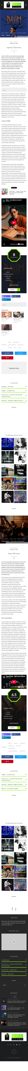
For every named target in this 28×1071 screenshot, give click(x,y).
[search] (24, 985)
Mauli (15, 347)
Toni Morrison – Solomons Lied (9, 970)
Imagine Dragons (12, 748)
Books (10, 189)
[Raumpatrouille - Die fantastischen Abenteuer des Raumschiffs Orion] (20, 470)
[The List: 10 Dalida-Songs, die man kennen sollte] (20, 444)
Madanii (10, 347)
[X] (10, 1044)
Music (2, 32)
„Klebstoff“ (23, 61)
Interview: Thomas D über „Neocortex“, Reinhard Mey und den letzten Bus (17, 1001)
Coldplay (16, 743)
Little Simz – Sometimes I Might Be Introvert (12, 400)
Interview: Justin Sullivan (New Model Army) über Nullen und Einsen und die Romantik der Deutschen (17, 1024)
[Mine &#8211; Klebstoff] (6, 315)
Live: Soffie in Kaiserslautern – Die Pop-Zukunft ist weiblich (16, 1008)
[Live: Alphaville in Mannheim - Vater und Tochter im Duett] (20, 497)
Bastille (10, 743)
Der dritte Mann (5, 960)
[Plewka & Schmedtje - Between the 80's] (20, 457)
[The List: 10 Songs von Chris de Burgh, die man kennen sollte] (7, 457)
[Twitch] (19, 1044)
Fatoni (10, 342)
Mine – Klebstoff (5, 318)
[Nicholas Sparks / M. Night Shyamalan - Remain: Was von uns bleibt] (20, 483)
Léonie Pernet (20, 344)
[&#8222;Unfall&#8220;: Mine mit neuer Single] (6, 327)
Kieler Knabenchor (12, 344)
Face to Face (10, 999)
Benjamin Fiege (14, 368)
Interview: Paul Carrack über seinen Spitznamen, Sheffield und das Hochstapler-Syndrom (16, 1016)
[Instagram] (13, 1044)
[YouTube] (16, 1044)
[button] (6, 296)
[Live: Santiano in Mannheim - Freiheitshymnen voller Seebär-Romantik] (7, 444)
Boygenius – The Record (7, 386)
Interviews (16, 999)
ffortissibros (16, 342)
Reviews (6, 32)
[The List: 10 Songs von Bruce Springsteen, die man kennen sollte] (7, 470)
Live (8, 1006)
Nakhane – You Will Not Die (8, 390)
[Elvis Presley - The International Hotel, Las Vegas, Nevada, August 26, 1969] (7, 497)
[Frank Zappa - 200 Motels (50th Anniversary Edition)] (7, 483)
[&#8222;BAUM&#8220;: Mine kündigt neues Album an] (18, 315)
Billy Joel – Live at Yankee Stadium (9, 788)
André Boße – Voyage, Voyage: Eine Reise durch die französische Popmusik (17, 193)
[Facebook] (8, 1044)
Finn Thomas (22, 743)
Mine (20, 347)
